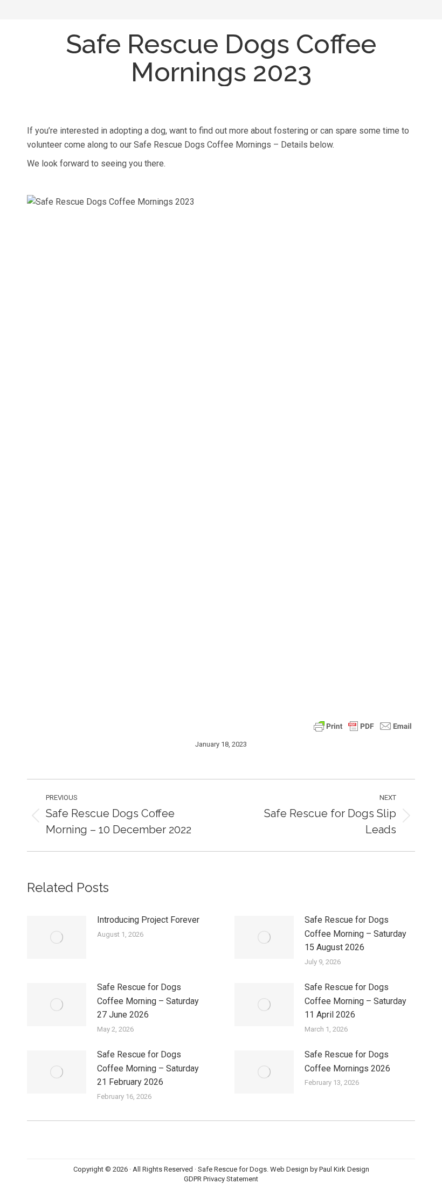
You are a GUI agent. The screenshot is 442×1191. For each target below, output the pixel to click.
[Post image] (56, 937)
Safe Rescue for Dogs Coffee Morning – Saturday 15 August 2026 (355, 933)
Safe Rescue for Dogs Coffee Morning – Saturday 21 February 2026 (148, 1068)
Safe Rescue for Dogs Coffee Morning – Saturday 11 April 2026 (355, 1001)
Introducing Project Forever (148, 920)
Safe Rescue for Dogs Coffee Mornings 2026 (347, 1061)
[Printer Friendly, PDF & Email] (362, 725)
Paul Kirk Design (344, 1169)
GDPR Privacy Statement (221, 1179)
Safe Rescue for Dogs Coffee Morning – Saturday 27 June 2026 (148, 1001)
